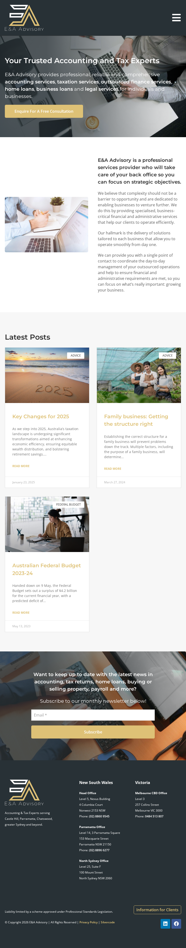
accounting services (30, 82)
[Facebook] (176, 924)
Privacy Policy (88, 922)
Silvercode (108, 922)
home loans (19, 89)
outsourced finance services (136, 82)
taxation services (78, 82)
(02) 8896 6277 (99, 850)
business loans (54, 89)
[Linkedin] (165, 924)
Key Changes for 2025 (41, 416)
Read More (21, 466)
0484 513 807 (154, 816)
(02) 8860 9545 (99, 816)
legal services (101, 89)
